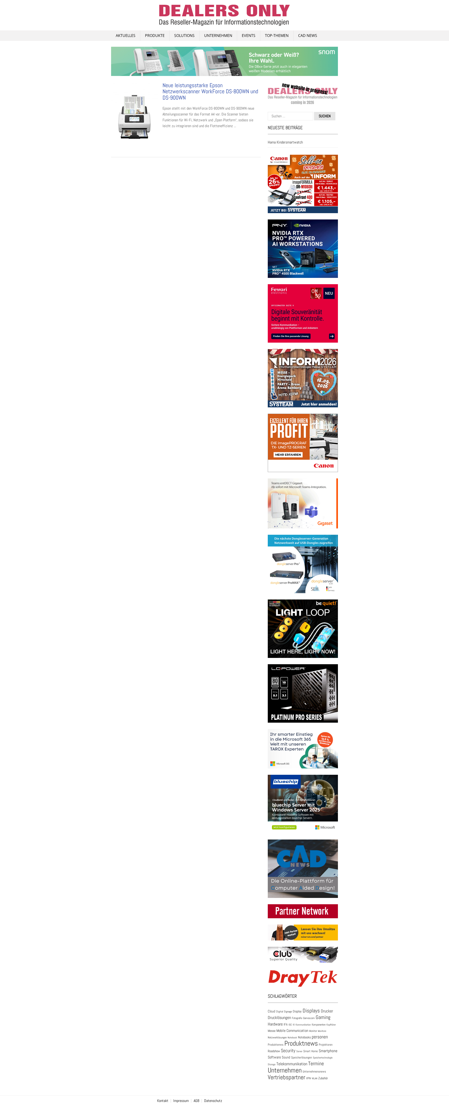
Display (297, 1011)
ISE (290, 1024)
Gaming (323, 1017)
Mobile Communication (292, 1030)
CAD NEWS (307, 35)
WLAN (314, 1078)
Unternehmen (218, 35)
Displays (311, 1010)
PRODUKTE (155, 35)
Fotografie (297, 1018)
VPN (308, 1078)
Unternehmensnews (314, 1071)
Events (248, 35)
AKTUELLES (125, 35)
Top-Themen (277, 35)
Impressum (181, 1101)
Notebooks (304, 1037)
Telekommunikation (291, 1063)
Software (274, 1057)
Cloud (271, 1011)
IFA (286, 1024)
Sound (286, 1057)
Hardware (275, 1024)
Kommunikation (303, 1024)
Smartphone (328, 1050)
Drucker (327, 1011)
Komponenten (319, 1024)
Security (288, 1051)
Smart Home (310, 1051)
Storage (271, 1064)
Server (299, 1051)
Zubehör (323, 1078)
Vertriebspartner (286, 1077)
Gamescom (309, 1018)
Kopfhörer (331, 1024)
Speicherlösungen (301, 1057)
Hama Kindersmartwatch (285, 142)
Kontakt (162, 1101)
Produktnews (301, 1043)
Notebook (292, 1037)
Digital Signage (284, 1011)
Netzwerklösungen (277, 1037)
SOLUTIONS (184, 35)
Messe (271, 1031)
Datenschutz (213, 1101)
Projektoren (326, 1045)
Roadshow (274, 1051)
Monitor (313, 1031)
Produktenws (275, 1045)
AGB (196, 1101)
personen (320, 1037)
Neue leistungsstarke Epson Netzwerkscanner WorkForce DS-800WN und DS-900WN (210, 91)
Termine (316, 1063)
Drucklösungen (279, 1017)
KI (294, 1024)
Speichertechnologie (323, 1057)
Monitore (322, 1031)
